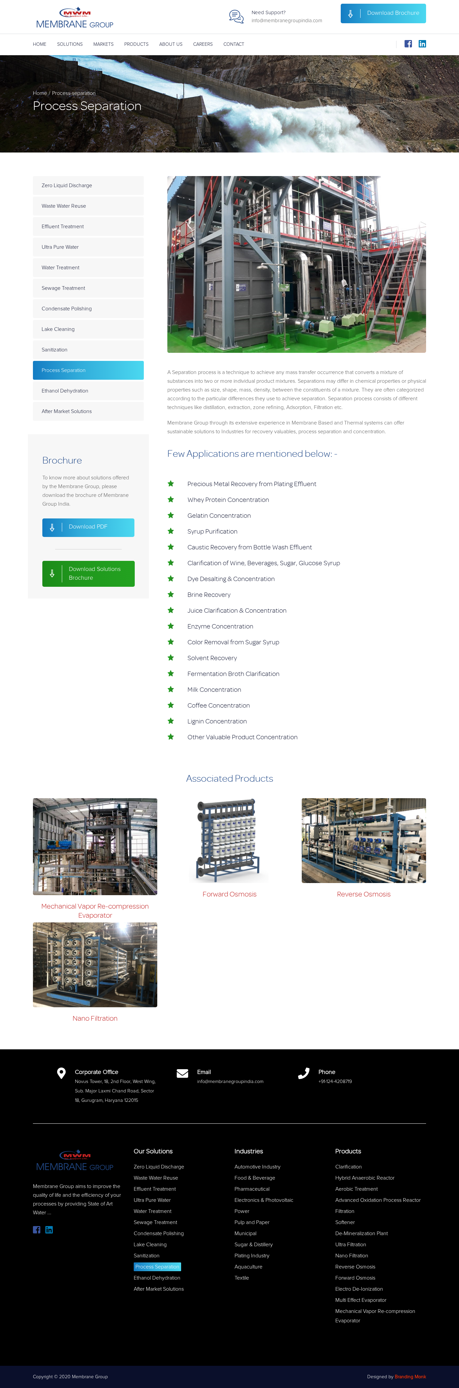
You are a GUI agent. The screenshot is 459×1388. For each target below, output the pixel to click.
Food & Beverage (255, 1178)
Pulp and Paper (252, 1222)
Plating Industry (252, 1255)
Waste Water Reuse (64, 206)
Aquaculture (248, 1266)
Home (39, 44)
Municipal (245, 1233)
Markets (103, 44)
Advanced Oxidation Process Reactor (378, 1200)
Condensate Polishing (67, 308)
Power (242, 1211)
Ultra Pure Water (60, 247)
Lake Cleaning (58, 329)
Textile (242, 1278)
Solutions (70, 44)
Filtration (344, 1211)
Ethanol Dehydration (65, 391)
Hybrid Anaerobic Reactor (364, 1178)
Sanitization (55, 349)
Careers (203, 44)
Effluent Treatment (63, 226)
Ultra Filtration (350, 1244)
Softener (345, 1222)
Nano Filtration (95, 1018)
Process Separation (64, 370)
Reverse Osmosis (364, 894)
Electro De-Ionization (359, 1289)
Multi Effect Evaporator (360, 1300)
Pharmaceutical (252, 1189)
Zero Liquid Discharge (67, 185)
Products (136, 44)
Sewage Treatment (63, 288)
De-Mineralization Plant (361, 1233)
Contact (233, 44)
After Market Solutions (67, 411)
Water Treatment (60, 267)
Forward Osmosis (230, 894)
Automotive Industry (258, 1167)
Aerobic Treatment (356, 1189)
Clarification (348, 1167)
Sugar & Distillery (254, 1244)
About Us (170, 44)
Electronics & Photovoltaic (264, 1200)
